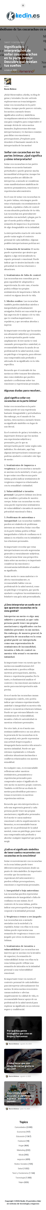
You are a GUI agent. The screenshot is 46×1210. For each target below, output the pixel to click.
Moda (21, 1154)
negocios (21, 1159)
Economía (21, 1131)
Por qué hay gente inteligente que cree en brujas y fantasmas (19, 1033)
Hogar (21, 1145)
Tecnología (20, 1177)
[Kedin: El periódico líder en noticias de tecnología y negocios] (23, 22)
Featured (21, 1141)
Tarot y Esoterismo (14, 42)
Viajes (21, 1182)
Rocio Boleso (10, 89)
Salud (20, 1168)
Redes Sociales (21, 1164)
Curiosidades (20, 1127)
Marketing (21, 1150)
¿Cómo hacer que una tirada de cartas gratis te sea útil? (20, 1066)
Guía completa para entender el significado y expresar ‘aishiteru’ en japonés (20, 1097)
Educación (20, 1136)
